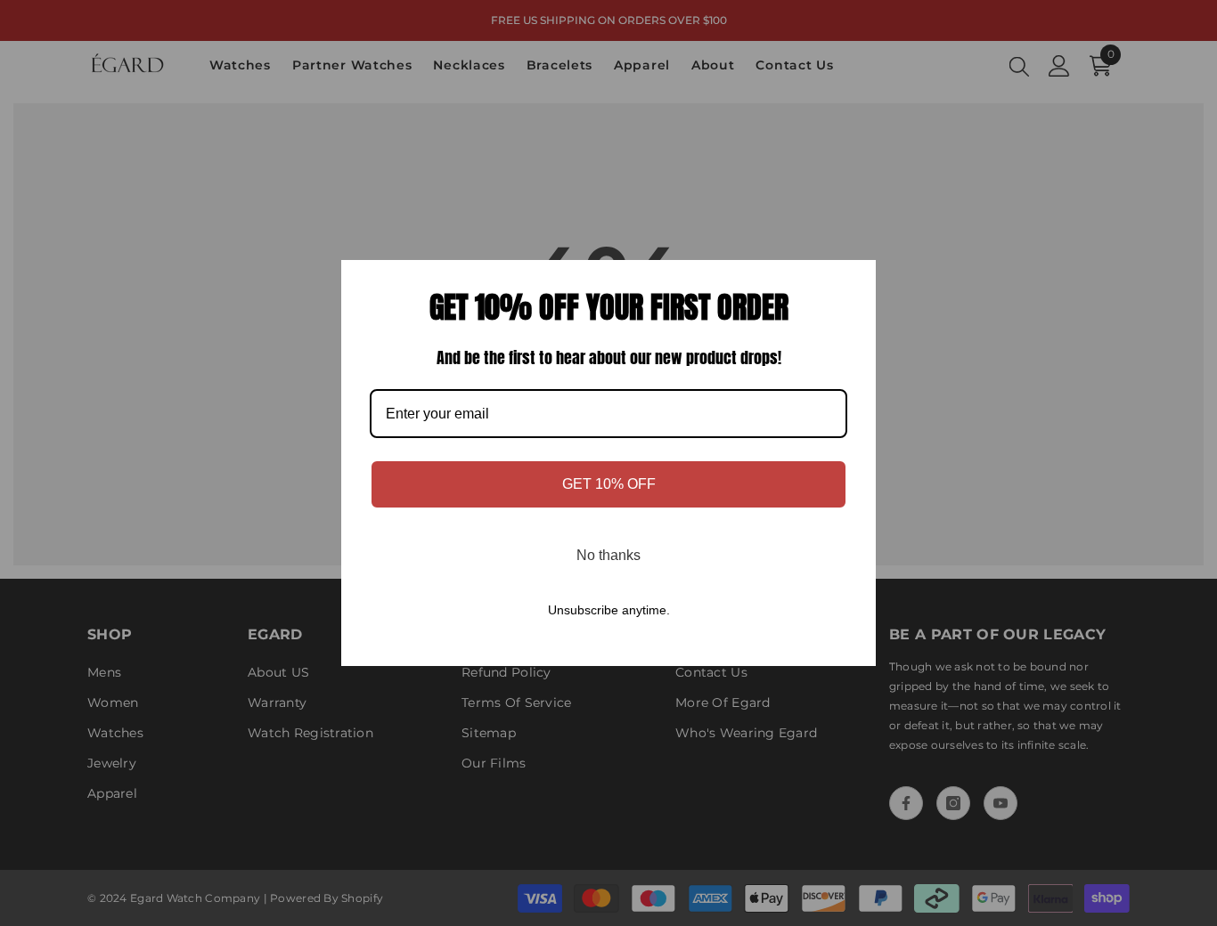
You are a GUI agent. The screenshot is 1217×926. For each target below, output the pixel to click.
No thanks (608, 555)
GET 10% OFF (609, 483)
